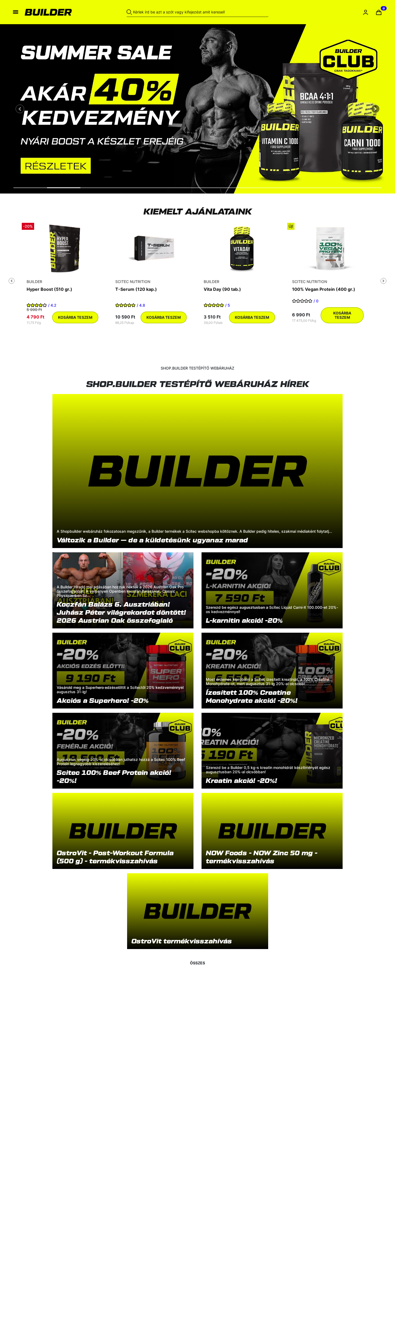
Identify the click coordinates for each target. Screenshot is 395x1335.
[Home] (60, 12)
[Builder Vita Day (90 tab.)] (153, 248)
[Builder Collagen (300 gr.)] (330, 248)
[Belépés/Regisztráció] (365, 12)
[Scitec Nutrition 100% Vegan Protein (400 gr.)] (242, 248)
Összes (197, 963)
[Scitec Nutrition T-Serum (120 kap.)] (65, 248)
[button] (378, 12)
